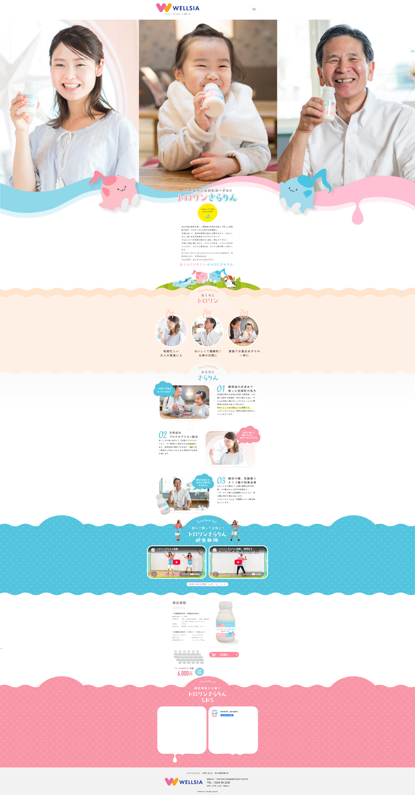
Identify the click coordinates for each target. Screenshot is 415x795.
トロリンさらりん (193, 773)
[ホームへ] (177, 12)
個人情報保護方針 (222, 773)
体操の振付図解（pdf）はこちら (207, 584)
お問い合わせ (207, 773)
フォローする (227, 715)
